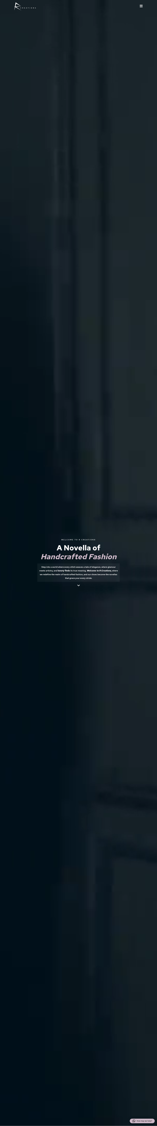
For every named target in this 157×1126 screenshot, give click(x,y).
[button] (142, 1121)
